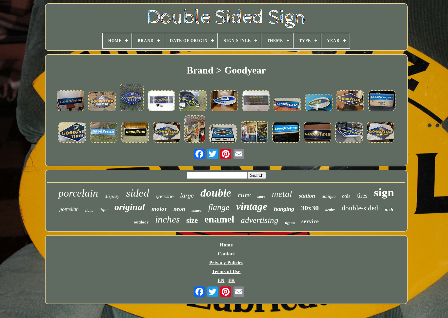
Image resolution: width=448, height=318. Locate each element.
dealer (330, 209)
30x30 (310, 208)
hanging (284, 208)
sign (384, 192)
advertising (259, 220)
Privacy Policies (226, 262)
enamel (219, 219)
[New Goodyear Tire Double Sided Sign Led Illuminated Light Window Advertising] (161, 101)
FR (231, 280)
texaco (197, 210)
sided (137, 193)
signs (89, 210)
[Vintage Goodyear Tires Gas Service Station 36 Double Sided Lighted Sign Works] (382, 101)
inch (389, 209)
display (112, 196)
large (187, 195)
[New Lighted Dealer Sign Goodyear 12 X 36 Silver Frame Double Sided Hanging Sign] (317, 132)
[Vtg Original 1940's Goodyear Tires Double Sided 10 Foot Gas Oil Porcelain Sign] (254, 132)
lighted (290, 223)
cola (346, 196)
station (307, 195)
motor (159, 208)
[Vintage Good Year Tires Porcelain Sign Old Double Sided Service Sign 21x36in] (131, 98)
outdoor (141, 222)
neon (179, 209)
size (192, 220)
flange (219, 207)
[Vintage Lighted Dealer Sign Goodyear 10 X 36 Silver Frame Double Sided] (286, 132)
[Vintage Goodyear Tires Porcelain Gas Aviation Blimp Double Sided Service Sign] (319, 103)
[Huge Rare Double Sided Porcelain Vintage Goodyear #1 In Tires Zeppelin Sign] (224, 101)
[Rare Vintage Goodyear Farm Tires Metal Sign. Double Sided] (256, 101)
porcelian (69, 209)
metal (282, 194)
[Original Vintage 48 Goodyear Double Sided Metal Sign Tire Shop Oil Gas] (287, 105)
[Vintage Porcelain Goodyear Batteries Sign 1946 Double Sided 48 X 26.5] (167, 132)
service (310, 221)
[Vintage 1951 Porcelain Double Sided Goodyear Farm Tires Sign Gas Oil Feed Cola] (195, 129)
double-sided (360, 208)
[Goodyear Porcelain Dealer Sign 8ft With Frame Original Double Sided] (349, 132)
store (261, 196)
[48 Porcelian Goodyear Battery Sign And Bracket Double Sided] (193, 101)
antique (329, 196)
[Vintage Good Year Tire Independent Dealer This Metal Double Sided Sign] (70, 101)
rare (244, 194)
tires (362, 195)
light (103, 209)
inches (167, 219)
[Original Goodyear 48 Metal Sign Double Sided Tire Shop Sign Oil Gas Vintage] (104, 132)
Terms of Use (226, 271)
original (129, 207)
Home (226, 244)
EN (220, 280)
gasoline (164, 196)
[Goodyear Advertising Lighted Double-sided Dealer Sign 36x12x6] (135, 132)
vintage (251, 206)
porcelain (78, 193)
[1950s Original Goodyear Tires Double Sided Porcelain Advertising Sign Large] (72, 132)
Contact (226, 253)
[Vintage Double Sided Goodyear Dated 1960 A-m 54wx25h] (350, 101)
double (215, 193)
